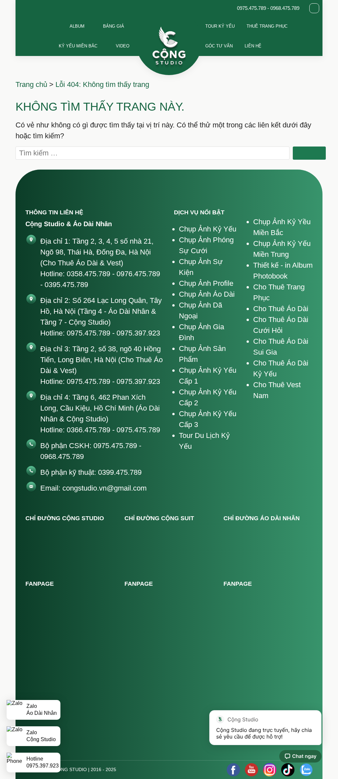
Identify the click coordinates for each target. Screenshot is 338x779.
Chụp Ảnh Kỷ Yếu (207, 229)
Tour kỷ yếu (220, 26)
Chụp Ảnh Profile (206, 283)
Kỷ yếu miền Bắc (78, 45)
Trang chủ (31, 84)
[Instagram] (269, 769)
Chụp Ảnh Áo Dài (207, 294)
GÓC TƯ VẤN (219, 45)
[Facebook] (233, 769)
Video (122, 45)
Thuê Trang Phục (267, 26)
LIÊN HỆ (253, 45)
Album (77, 26)
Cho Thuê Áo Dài (280, 309)
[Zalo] (306, 769)
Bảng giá (113, 26)
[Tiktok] (287, 769)
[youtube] (251, 769)
